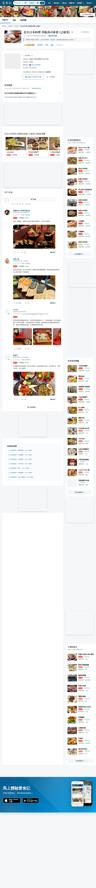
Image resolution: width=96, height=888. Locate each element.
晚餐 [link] (52, 45)
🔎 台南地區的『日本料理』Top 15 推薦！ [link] (20, 463)
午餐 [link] (46, 45)
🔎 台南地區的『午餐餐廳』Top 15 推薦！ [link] (20, 459)
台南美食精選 (30, 45)
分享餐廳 (52, 77)
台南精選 (10, 26)
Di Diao (15, 309)
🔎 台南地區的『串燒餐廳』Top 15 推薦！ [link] (20, 455)
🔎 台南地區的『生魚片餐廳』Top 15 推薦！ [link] (21, 477)
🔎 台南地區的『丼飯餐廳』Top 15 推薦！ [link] (20, 472)
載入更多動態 (31, 407)
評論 (14, 20)
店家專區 (79, 3)
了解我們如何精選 (52, 36)
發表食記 (56, 3)
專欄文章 (72, 3)
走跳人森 (16, 259)
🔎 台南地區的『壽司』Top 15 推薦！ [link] (19, 468)
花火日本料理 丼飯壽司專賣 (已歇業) (47, 32)
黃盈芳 (15, 355)
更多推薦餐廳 (79, 492)
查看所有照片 (89, 14)
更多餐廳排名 (79, 254)
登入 (49, 3)
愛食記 (4, 26)
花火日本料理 (36, 65)
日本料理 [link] (39, 45)
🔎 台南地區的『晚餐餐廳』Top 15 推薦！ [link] (20, 450)
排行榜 (89, 3)
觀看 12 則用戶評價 (34, 77)
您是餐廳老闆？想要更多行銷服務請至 (37, 72)
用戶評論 (8, 192)
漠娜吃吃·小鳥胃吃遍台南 (21, 210)
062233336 (33, 68)
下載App (64, 3)
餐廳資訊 (5, 20)
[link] (87, 152)
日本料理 (16, 26)
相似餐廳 (23, 20)
